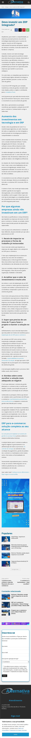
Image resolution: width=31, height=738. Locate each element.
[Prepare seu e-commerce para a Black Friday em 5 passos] (6, 613)
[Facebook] (16, 30)
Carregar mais (15, 569)
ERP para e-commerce (19, 335)
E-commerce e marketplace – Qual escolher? (23, 582)
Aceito (15, 734)
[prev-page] (3, 618)
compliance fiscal (10, 92)
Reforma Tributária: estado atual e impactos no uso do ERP (19, 596)
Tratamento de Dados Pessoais (18, 730)
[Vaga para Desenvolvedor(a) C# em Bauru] (6, 564)
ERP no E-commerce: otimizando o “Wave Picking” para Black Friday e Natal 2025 (20, 604)
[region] (15, 728)
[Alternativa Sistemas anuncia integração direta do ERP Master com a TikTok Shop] (6, 547)
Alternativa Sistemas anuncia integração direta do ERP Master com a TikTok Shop (19, 546)
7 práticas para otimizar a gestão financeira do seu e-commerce (8, 583)
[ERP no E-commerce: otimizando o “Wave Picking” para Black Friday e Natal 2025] (6, 605)
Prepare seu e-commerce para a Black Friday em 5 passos (18, 611)
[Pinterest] (24, 30)
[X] (20, 30)
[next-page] (5, 618)
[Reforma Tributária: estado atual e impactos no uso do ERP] (6, 555)
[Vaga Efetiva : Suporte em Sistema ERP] (6, 539)
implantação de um (7, 335)
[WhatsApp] (27, 30)
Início (3, 7)
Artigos (7, 7)
